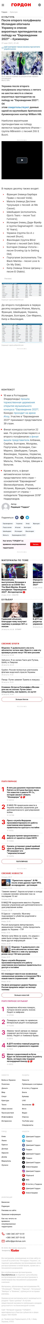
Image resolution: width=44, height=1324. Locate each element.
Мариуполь (6, 1161)
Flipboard (30, 1175)
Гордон (4, 12)
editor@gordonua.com (16, 1241)
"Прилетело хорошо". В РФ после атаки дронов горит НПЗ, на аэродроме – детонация (26, 882)
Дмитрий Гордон (33, 1136)
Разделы (25, 1075)
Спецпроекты (27, 1125)
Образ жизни (7, 1109)
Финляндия (30, 531)
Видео (24, 1113)
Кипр (28, 523)
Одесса (5, 1145)
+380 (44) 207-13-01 (15, 1234)
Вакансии (6, 1202)
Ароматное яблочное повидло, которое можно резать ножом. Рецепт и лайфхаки (21, 1009)
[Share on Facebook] (17, 518)
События (15, 595)
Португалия (7, 527)
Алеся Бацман (32, 1167)
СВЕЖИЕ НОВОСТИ (12, 873)
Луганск (5, 1165)
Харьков (5, 1153)
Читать (35, 544)
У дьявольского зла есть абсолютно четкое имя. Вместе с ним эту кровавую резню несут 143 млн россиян (21, 650)
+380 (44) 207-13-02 (15, 1237)
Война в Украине (8, 1080)
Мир (3, 1092)
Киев (4, 1136)
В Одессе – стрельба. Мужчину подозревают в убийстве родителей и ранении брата (19, 915)
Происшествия (8, 1113)
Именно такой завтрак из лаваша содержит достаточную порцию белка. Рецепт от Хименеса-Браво (23, 1033)
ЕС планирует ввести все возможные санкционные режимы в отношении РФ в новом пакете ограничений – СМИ (21, 976)
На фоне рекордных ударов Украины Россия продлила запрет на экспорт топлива (19, 987)
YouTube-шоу (27, 1121)
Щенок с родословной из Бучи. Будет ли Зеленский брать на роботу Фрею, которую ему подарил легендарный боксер (24, 1057)
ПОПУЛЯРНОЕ (9, 781)
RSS (27, 1180)
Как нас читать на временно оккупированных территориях (9, 1222)
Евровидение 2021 (19, 535)
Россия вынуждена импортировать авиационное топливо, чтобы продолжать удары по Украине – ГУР (21, 927)
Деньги (5, 1088)
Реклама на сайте (9, 1210)
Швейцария (7, 531)
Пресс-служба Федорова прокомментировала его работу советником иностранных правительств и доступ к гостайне (23, 824)
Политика (6, 1084)
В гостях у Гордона (30, 1088)
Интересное (7, 1121)
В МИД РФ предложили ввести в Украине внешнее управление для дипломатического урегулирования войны (23, 808)
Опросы (25, 1117)
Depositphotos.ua (8, 1275)
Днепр (4, 1157)
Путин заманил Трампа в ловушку (21, 679)
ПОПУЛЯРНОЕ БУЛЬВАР (15, 1001)
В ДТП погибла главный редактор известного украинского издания (23, 1044)
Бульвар (7, 599)
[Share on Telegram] (27, 518)
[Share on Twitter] (22, 518)
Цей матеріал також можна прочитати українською (22, 48)
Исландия (18, 531)
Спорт (4, 1096)
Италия (18, 527)
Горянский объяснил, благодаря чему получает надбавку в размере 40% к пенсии (14, 623)
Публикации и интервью (32, 1084)
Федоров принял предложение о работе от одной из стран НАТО (22, 836)
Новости (5, 1075)
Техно (4, 1105)
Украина (19, 523)
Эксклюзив (26, 1105)
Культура (13, 12)
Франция (36, 523)
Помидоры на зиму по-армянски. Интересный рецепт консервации (22, 1021)
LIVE (24, 1100)
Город (4, 1131)
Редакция (6, 1206)
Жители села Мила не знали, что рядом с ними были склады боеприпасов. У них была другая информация (20, 938)
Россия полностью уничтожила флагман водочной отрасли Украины (20, 671)
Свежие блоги (10, 643)
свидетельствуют (18, 107)
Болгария (27, 527)
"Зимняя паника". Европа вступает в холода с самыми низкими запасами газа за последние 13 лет (22, 893)
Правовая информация (11, 1214)
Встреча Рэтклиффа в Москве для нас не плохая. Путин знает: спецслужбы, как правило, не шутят (20, 689)
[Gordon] (21, 5)
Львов (4, 1140)
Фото (24, 1109)
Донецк (5, 1149)
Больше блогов (22, 699)
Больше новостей (22, 995)
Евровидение (8, 523)
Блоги (24, 1092)
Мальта (6, 535)
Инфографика (7, 1117)
